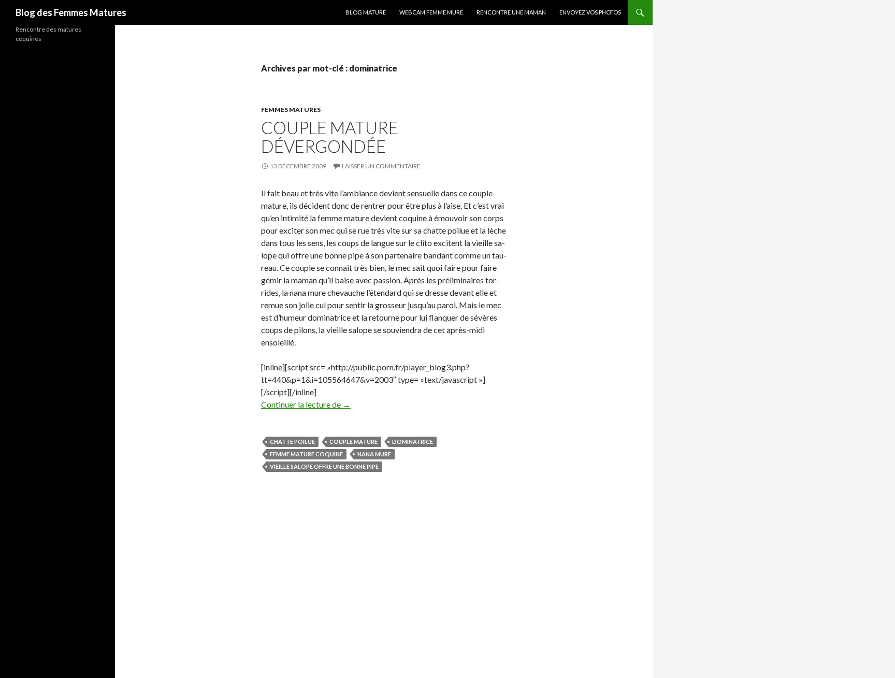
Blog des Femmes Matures (71, 12)
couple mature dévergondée (329, 136)
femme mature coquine (306, 454)
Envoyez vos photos (590, 12)
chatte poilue (292, 441)
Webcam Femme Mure (431, 12)
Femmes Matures (291, 109)
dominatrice (412, 441)
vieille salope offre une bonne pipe (324, 466)
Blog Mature (365, 12)
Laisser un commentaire (381, 166)
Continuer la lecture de (306, 404)
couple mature (353, 441)
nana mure (374, 454)
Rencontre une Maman (511, 12)
